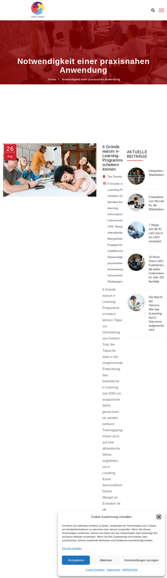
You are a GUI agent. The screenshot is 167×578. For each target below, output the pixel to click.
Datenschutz (114, 569)
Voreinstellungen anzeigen (141, 560)
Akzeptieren (76, 560)
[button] (159, 517)
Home (52, 79)
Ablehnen (106, 560)
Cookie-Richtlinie (95, 569)
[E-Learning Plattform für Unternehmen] (37, 10)
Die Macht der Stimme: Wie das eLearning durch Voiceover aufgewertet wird (156, 313)
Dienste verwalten (72, 548)
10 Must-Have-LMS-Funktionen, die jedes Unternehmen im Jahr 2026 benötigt (158, 269)
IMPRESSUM (130, 569)
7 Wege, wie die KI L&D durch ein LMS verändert (156, 233)
